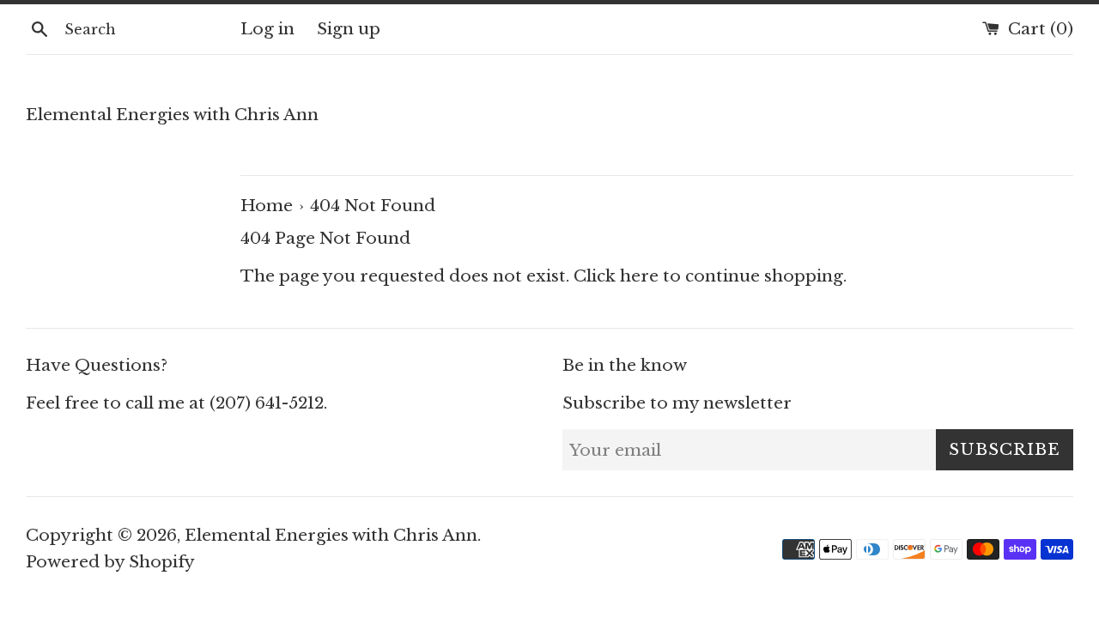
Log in (267, 29)
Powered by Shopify (110, 562)
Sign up (348, 29)
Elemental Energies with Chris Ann (172, 114)
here (639, 276)
